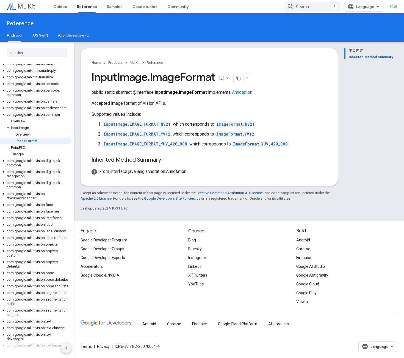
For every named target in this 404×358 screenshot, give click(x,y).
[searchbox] (37, 52)
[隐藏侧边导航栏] (66, 348)
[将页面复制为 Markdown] (238, 78)
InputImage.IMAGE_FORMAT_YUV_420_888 (145, 144)
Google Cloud (307, 284)
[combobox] (312, 7)
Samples (115, 6)
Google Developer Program (104, 240)
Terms (86, 346)
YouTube (196, 284)
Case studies (144, 6)
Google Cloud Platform (237, 324)
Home (96, 62)
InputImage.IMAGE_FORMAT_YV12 (137, 134)
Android (14, 35)
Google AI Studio (310, 266)
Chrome (303, 249)
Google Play (306, 293)
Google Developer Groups (102, 249)
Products (115, 62)
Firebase (303, 257)
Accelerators (92, 266)
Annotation (242, 92)
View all (302, 301)
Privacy (103, 346)
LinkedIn (195, 266)
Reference (87, 6)
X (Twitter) (197, 275)
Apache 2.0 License (96, 198)
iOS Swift (40, 35)
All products (278, 324)
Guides (60, 6)
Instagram (197, 257)
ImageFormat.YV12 (235, 134)
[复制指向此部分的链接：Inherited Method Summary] (166, 160)
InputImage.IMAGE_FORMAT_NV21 (137, 124)
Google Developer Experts (103, 257)
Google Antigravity (312, 275)
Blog (192, 240)
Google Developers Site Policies (169, 198)
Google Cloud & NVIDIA (100, 275)
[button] (36, 64)
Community (178, 6)
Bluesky (195, 249)
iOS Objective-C (73, 35)
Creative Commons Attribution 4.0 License (230, 193)
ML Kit (26, 6)
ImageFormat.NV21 (236, 124)
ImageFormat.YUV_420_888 (260, 144)
